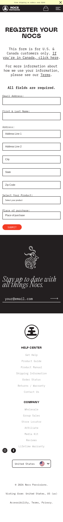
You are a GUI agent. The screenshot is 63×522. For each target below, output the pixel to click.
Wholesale (31, 409)
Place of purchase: (16, 210)
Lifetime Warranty (31, 446)
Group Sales (31, 415)
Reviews (31, 440)
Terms (45, 74)
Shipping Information (31, 373)
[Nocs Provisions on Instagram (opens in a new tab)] (4, 450)
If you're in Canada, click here (30, 55)
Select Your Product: (17, 195)
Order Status (31, 379)
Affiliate (31, 427)
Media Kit (31, 434)
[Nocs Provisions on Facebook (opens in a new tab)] (13, 450)
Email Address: (13, 96)
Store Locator (31, 421)
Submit (12, 227)
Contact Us (31, 391)
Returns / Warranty (31, 385)
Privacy (47, 502)
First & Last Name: (16, 111)
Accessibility (19, 502)
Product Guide (31, 361)
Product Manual (31, 367)
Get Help (31, 354)
